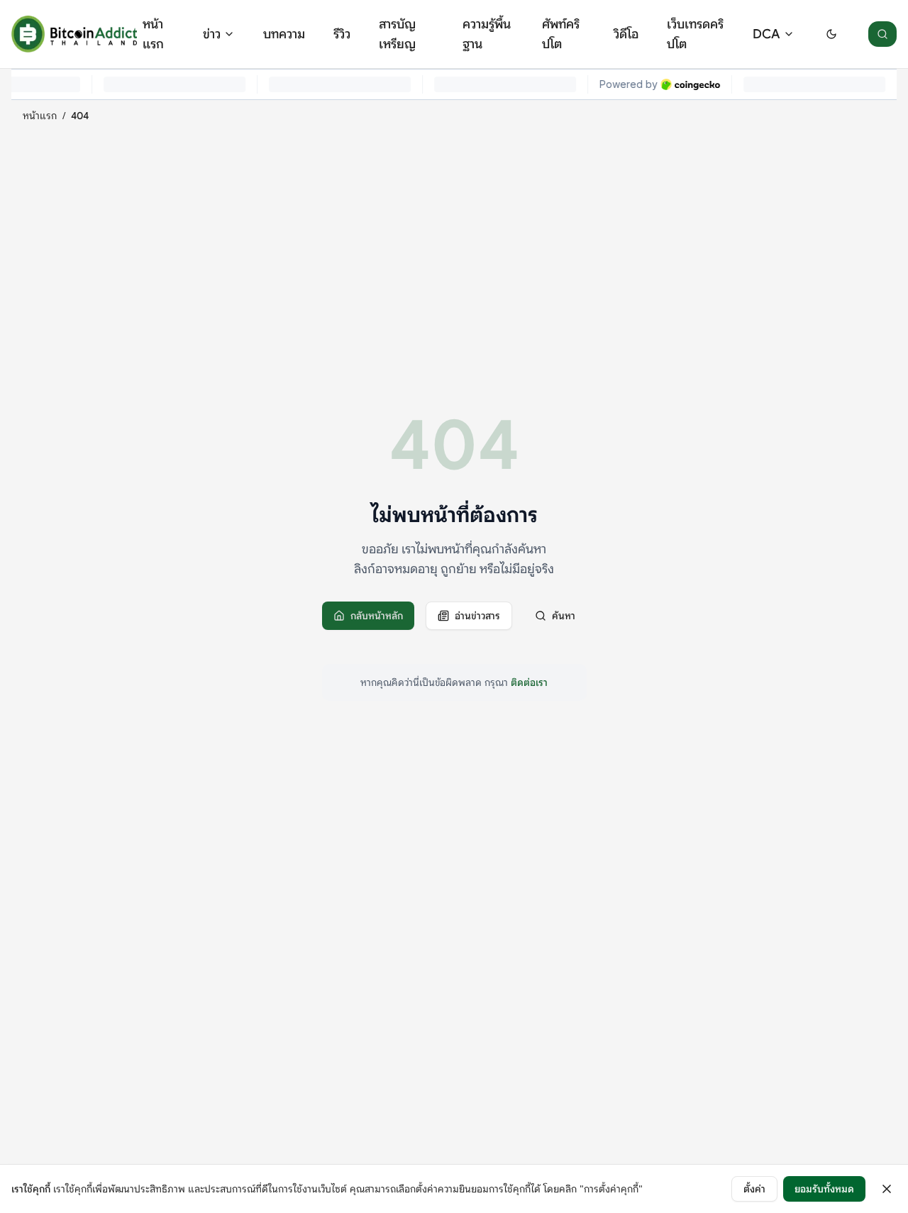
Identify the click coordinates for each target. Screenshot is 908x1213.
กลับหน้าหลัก (376, 615)
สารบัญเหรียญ (397, 34)
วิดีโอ (626, 34)
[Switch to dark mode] (831, 34)
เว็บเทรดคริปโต (695, 34)
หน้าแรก (153, 34)
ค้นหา (563, 615)
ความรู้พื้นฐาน (487, 34)
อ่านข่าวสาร (477, 615)
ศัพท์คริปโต (561, 34)
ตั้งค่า (754, 1188)
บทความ (284, 34)
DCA (766, 34)
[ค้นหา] (882, 34)
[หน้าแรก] (74, 34)
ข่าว (212, 34)
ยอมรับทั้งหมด (824, 1188)
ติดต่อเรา (529, 682)
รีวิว (341, 34)
